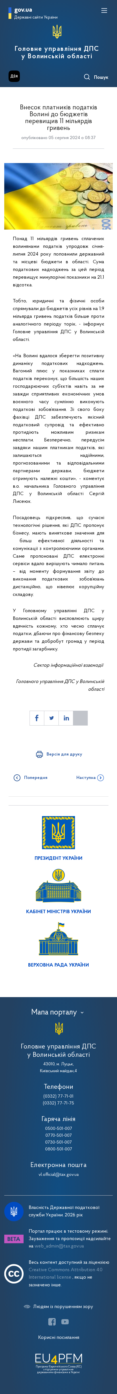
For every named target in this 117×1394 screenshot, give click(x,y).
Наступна (86, 778)
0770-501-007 (58, 1135)
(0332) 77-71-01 (58, 1096)
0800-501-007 (58, 1149)
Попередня (35, 778)
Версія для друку (64, 754)
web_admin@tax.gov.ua (59, 1246)
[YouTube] (65, 1321)
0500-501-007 (58, 1128)
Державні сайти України (36, 17)
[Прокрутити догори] (107, 1362)
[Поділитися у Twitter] (51, 718)
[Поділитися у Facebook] (37, 718)
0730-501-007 (58, 1142)
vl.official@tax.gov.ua (59, 1174)
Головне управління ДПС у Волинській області (57, 53)
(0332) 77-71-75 (58, 1103)
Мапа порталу (54, 1013)
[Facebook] (52, 1321)
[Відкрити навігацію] (104, 10)
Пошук (101, 77)
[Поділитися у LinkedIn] (66, 718)
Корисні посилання (58, 1337)
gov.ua (23, 10)
